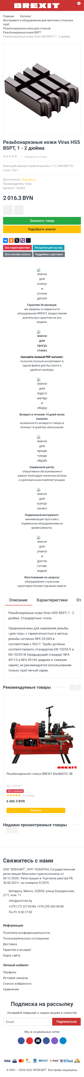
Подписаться (66, 1022)
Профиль (9, 972)
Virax (28, 183)
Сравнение (11, 989)
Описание (18, 600)
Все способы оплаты (17, 254)
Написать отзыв (36, 156)
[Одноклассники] (11, 240)
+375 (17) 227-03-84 (22, 906)
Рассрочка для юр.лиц (48, 247)
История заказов (15, 978)
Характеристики (51, 600)
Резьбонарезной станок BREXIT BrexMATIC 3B (39, 774)
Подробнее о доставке (49, 254)
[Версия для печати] (28, 240)
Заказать (36, 810)
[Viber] (22, 240)
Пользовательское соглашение (26, 938)
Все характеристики (17, 247)
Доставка (10, 944)
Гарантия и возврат (17, 950)
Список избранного (17, 983)
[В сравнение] (18, 210)
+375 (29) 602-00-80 (50, 906)
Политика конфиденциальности (26, 933)
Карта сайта (11, 955)
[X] (16, 240)
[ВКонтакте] (5, 240)
